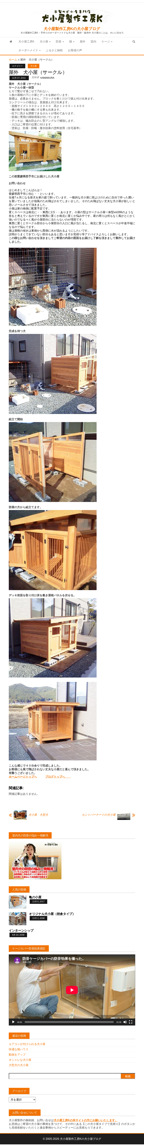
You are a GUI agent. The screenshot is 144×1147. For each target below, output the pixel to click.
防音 (59, 41)
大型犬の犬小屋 (18, 1065)
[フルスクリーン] (130, 1022)
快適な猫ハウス (18, 1049)
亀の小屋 (35, 897)
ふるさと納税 (54, 50)
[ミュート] (125, 1022)
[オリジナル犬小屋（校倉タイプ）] (17, 918)
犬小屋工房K (26, 41)
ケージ (106, 41)
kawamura (47, 77)
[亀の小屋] (17, 901)
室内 (93, 41)
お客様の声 (75, 50)
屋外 (82, 41)
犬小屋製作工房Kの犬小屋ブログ (72, 29)
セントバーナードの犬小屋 (99, 814)
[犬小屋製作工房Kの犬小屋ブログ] (11, 41)
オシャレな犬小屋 (20, 1059)
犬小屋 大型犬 (38, 814)
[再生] (13, 1022)
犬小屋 (44, 41)
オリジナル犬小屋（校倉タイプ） (52, 914)
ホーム (13, 59)
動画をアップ (17, 1054)
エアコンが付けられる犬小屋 (27, 1044)
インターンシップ (21, 930)
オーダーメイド (28, 50)
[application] (72, 990)
